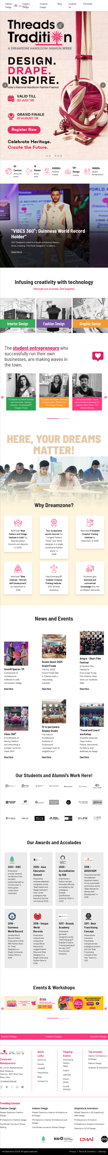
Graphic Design (98, 1036)
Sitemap (102, 1152)
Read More (16, 252)
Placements (43, 1073)
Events (41, 1064)
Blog (39, 1077)
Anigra (66, 1070)
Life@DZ (41, 1068)
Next (105, 397)
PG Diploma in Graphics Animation (89, 1124)
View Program (10, 348)
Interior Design (9, 1036)
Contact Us (43, 1081)
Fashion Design (54, 1036)
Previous (2, 397)
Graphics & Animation (98, 1068)
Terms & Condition (87, 1152)
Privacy (72, 1152)
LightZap (67, 1075)
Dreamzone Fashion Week (68, 1063)
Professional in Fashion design (13, 1120)
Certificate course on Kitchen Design (48, 1127)
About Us (42, 1060)
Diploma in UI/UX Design (85, 1128)
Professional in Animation (85, 1120)
